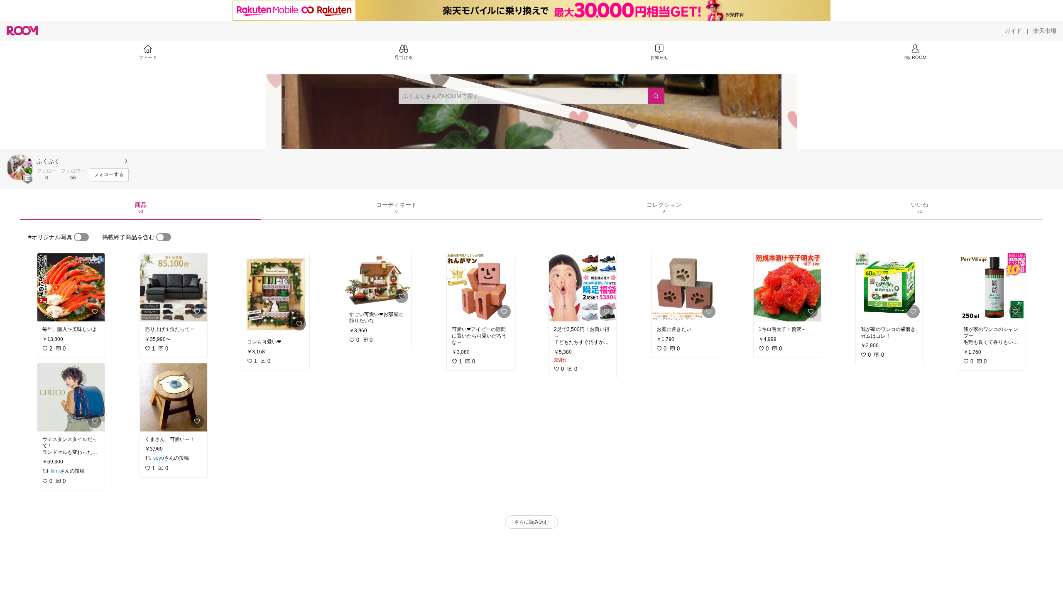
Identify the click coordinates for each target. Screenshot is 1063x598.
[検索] (656, 96)
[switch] (81, 237)
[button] (20, 167)
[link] (71, 287)
